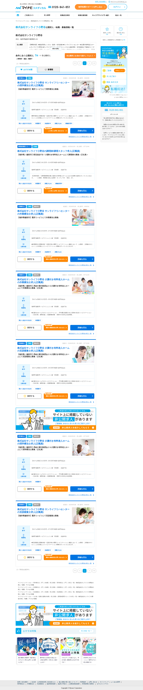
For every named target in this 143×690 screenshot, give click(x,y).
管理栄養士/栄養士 (88, 684)
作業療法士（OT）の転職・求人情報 (44, 587)
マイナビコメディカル (22, 21)
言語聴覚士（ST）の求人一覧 (66, 592)
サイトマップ (104, 682)
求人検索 (47, 15)
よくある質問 (115, 682)
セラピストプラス (102, 684)
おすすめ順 (27, 69)
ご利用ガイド (29, 15)
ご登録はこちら (119, 70)
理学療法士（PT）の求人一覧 (66, 582)
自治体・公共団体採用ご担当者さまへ (44, 682)
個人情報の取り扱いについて (68, 682)
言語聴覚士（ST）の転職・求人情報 (44, 592)
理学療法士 (21, 684)
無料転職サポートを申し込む (90, 7)
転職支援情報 (83, 15)
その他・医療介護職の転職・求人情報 (44, 596)
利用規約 (83, 682)
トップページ (18, 15)
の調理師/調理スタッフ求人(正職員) (48, 151)
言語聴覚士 (40, 684)
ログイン (117, 7)
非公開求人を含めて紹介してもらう (79, 56)
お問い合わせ (93, 682)
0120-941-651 (59, 7)
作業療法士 (30, 684)
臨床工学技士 (62, 684)
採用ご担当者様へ (101, 1)
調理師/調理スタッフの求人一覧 (67, 596)
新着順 (50, 69)
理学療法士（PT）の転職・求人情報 (44, 582)
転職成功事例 (65, 15)
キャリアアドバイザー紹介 (101, 15)
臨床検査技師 (51, 684)
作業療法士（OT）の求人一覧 (66, 587)
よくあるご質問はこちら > (120, 97)
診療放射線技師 (74, 684)
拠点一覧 (118, 15)
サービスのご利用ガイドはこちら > (118, 94)
